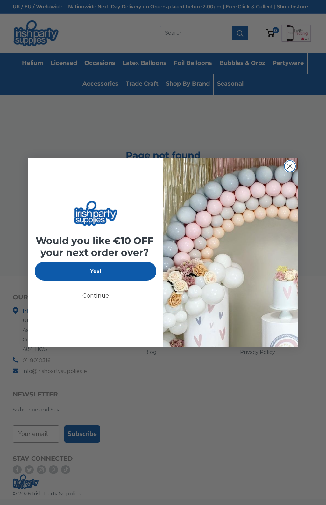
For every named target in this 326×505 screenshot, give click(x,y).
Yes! (96, 271)
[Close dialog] (289, 166)
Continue (95, 295)
